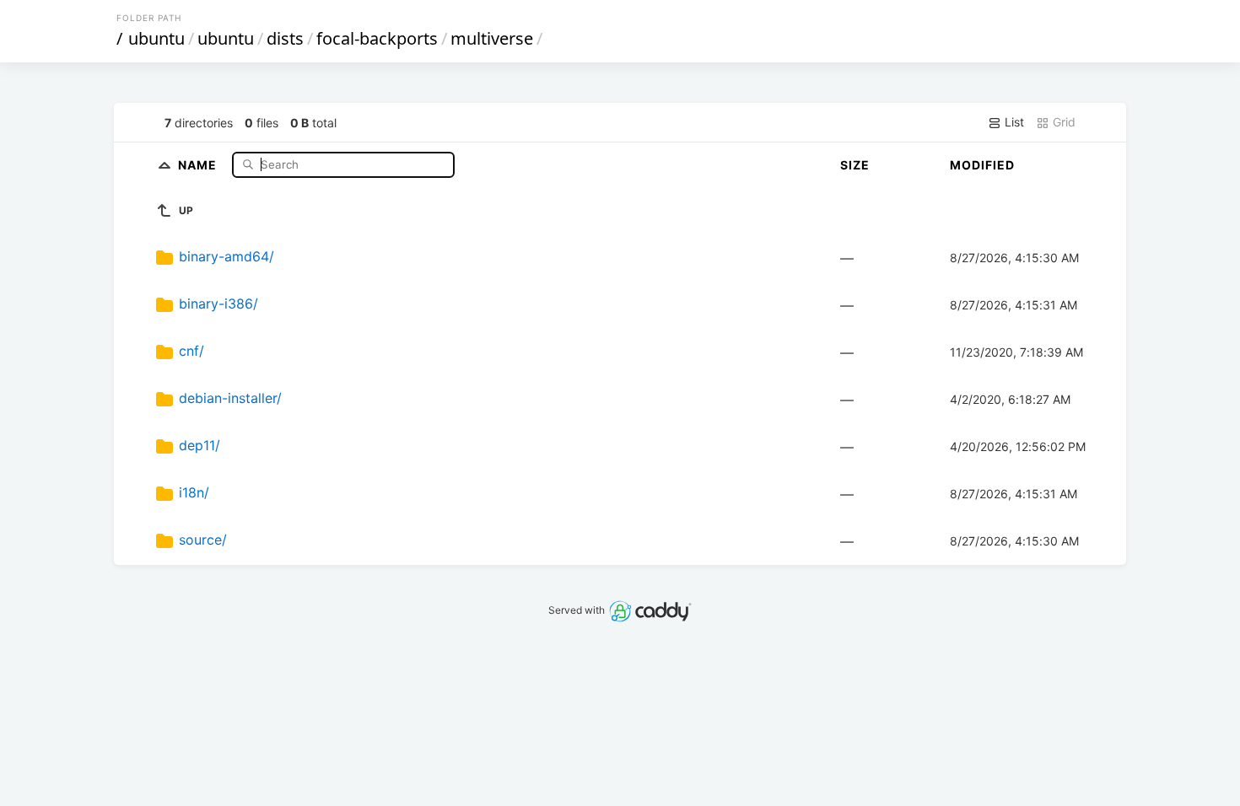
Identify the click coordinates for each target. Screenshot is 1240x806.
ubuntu (156, 38)
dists (285, 38)
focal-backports (377, 38)
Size (855, 165)
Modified (982, 165)
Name (199, 164)
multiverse (491, 38)
